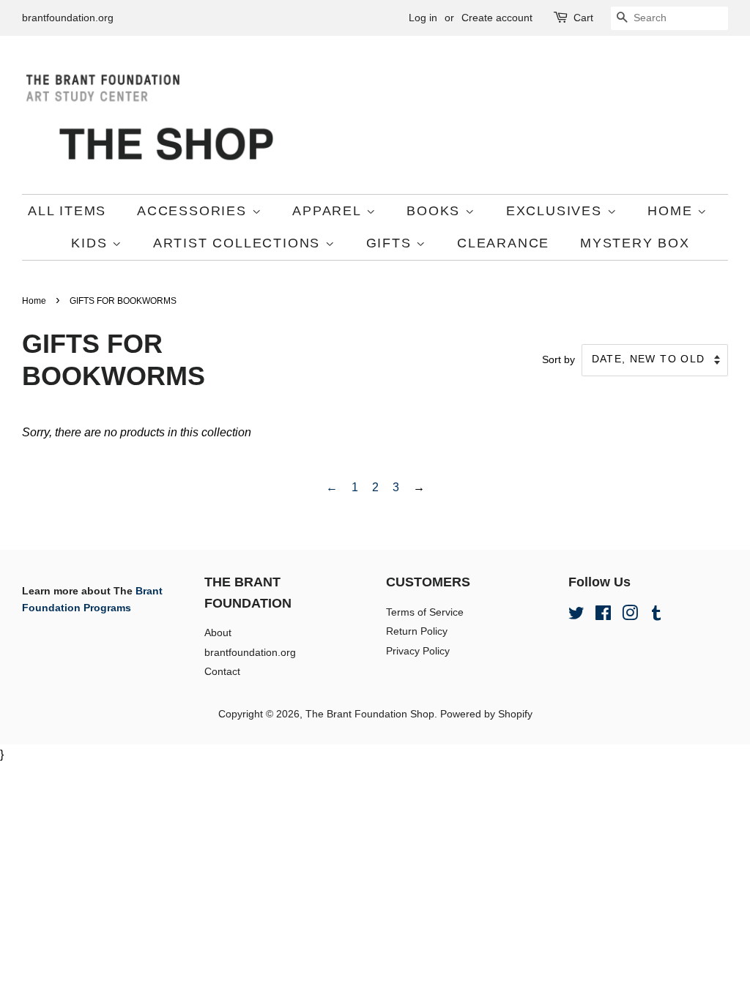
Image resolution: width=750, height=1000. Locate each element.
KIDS (91, 243)
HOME (672, 211)
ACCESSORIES (194, 211)
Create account (496, 17)
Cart (583, 17)
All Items (67, 211)
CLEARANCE (503, 243)
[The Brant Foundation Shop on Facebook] (603, 616)
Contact (222, 671)
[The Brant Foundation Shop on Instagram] (630, 616)
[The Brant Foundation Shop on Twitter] (576, 616)
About (217, 632)
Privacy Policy (418, 651)
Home (34, 301)
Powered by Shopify (486, 714)
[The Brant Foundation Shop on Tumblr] (656, 616)
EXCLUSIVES (556, 211)
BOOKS (435, 211)
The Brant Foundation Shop (369, 714)
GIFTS (391, 243)
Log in (423, 17)
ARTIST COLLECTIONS (239, 243)
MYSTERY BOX (635, 243)
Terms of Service (425, 612)
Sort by (558, 359)
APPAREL (328, 211)
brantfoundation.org (68, 17)
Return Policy (417, 631)
